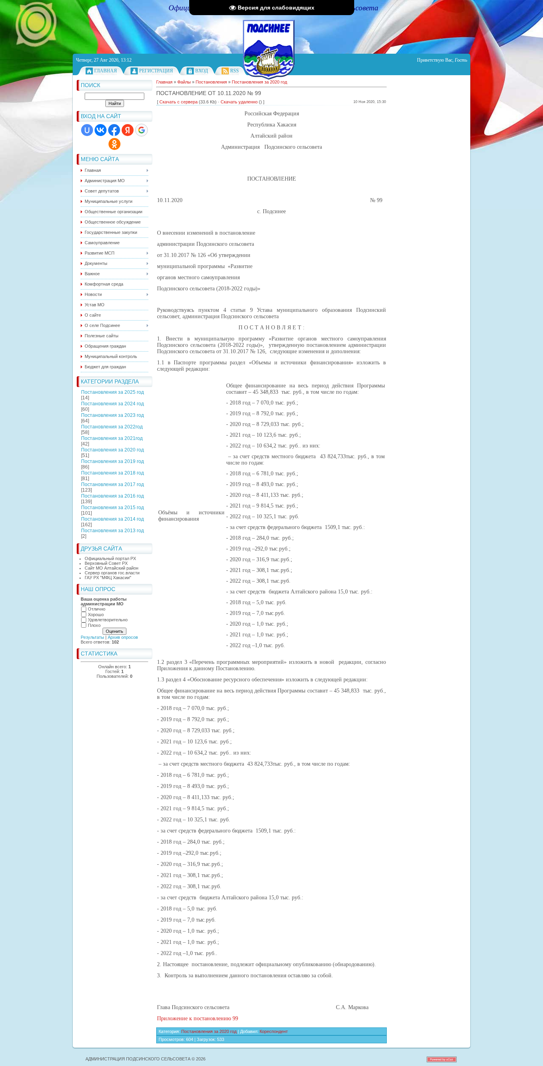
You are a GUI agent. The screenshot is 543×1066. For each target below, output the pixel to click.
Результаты (92, 637)
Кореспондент (274, 1031)
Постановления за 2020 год (112, 450)
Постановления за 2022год (112, 427)
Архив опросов (123, 637)
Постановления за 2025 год (112, 392)
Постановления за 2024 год (112, 404)
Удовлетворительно (108, 619)
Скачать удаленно (239, 101)
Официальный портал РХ (110, 558)
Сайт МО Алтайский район (111, 568)
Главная (105, 71)
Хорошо (96, 614)
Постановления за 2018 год (112, 473)
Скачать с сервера (178, 101)
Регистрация (156, 71)
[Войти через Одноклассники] (114, 144)
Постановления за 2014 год (112, 519)
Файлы (184, 82)
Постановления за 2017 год (112, 484)
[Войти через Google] (141, 130)
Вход (201, 71)
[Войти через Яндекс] (128, 130)
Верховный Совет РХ (106, 563)
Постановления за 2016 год (112, 496)
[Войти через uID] (87, 130)
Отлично (96, 609)
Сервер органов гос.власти (112, 572)
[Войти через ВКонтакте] (101, 130)
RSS (234, 71)
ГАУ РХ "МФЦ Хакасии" (108, 577)
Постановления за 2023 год (112, 415)
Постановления (211, 82)
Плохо (94, 625)
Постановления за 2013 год (112, 530)
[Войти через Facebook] (114, 130)
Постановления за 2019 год (112, 461)
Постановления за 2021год (112, 438)
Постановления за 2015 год (112, 507)
